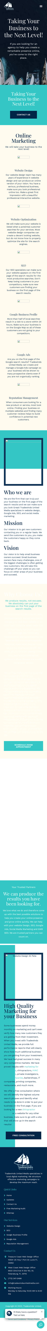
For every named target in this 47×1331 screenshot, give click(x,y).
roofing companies (13, 1078)
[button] (41, 6)
